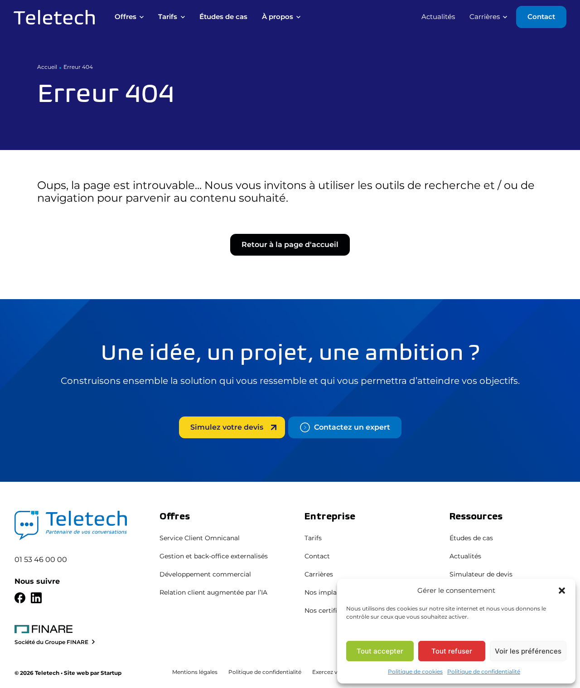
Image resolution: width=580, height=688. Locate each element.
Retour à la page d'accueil (290, 244)
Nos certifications (332, 610)
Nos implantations (333, 592)
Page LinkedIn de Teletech (36, 597)
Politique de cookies (415, 671)
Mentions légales (195, 672)
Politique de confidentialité (483, 671)
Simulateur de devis (481, 574)
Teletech (54, 17)
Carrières (318, 574)
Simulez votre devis (226, 427)
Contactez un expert (352, 427)
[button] (561, 590)
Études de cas (471, 538)
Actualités (465, 556)
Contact (317, 556)
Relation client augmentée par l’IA (213, 592)
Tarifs (313, 538)
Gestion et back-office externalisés (214, 556)
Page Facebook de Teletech (19, 597)
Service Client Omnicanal (200, 538)
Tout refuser (451, 651)
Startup (111, 672)
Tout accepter (380, 651)
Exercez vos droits (336, 672)
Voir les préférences (528, 651)
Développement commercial (205, 574)
